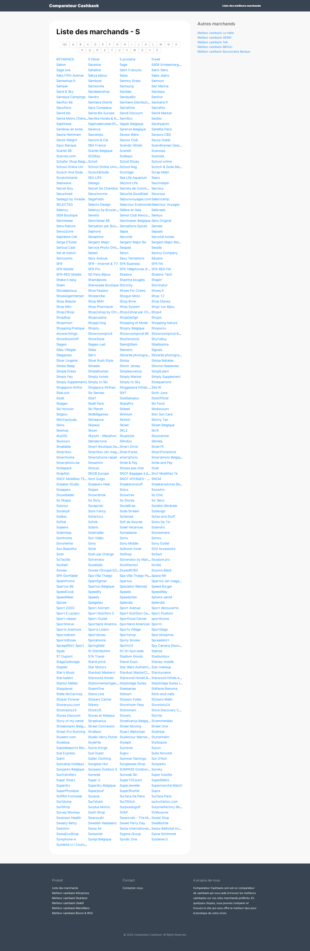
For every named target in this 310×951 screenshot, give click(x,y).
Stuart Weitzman (132, 732)
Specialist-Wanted (133, 586)
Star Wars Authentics (136, 667)
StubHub (158, 732)
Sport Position (162, 613)
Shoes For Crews (132, 290)
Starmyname (161, 672)
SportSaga (159, 629)
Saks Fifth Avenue (70, 75)
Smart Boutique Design (105, 446)
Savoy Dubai (160, 140)
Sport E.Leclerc (68, 613)
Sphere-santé (161, 597)
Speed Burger (161, 586)
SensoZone (64, 231)
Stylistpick (159, 742)
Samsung (127, 86)
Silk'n (92, 355)
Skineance (96, 420)
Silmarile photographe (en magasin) (178, 355)
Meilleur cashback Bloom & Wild (72, 913)
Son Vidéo (96, 538)
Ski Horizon (65, 409)
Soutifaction (129, 565)
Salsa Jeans (160, 75)
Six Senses (96, 393)
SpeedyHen (128, 597)
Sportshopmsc (162, 635)
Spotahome (97, 640)
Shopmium (64, 323)
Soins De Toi (160, 522)
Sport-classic (66, 619)
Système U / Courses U (73, 844)
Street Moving (130, 726)
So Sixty (94, 500)
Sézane (157, 258)
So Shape (63, 500)
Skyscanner (160, 436)
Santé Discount (131, 113)
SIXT (123, 393)
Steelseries (128, 688)
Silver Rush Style (100, 360)
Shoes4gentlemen (70, 296)
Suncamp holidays (70, 764)
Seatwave (63, 183)
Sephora (94, 231)
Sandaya (158, 91)
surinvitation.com (164, 801)
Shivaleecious (66, 290)
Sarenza (94, 129)
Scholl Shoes (129, 161)
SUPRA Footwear (69, 796)
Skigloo (61, 414)
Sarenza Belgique (133, 129)
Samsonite (96, 86)
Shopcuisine (97, 317)
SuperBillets (160, 780)
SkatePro (126, 403)
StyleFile (94, 742)
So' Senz (158, 500)
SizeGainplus (129, 398)
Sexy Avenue (97, 258)
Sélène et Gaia (130, 210)
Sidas (92, 350)
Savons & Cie (98, 140)
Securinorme (97, 194)
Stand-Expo (129, 662)
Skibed (125, 409)
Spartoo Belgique (101, 586)
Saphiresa (63, 124)
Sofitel (61, 522)
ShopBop (63, 317)
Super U (94, 780)
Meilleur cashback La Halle (216, 33)
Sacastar (94, 65)
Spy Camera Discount (167, 645)
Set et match (66, 253)
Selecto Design (99, 204)
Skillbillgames (98, 414)
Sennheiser (64, 221)
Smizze (93, 468)
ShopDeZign (129, 317)
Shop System (130, 307)
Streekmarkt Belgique (72, 726)
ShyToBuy (159, 339)
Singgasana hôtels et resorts (141, 387)
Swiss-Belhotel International (172, 828)
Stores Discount (68, 715)
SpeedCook (65, 592)
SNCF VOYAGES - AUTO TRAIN (143, 479)
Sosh (60, 554)
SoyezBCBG (129, 570)
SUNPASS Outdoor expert (139, 769)
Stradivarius (97, 721)
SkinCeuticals (66, 420)
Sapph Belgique (131, 124)
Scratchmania (66, 177)
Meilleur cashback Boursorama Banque (224, 51)
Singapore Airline (69, 387)
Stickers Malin (162, 699)
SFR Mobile (64, 269)
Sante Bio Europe (101, 113)
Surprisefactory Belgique (170, 807)
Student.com (66, 737)
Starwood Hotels (101, 678)
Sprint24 (126, 645)
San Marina (159, 86)
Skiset (124, 425)
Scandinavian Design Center (172, 145)
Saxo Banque (66, 145)
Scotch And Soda (69, 172)
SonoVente (64, 543)
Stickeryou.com (68, 705)
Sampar (62, 86)
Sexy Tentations (132, 258)
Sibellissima (160, 344)
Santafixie (127, 108)
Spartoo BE (65, 586)
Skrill (155, 430)
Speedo (125, 592)
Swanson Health (68, 818)
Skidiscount (160, 409)
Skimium (126, 414)
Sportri (156, 624)
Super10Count (131, 780)
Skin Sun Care (162, 414)
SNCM (156, 479)
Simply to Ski (98, 382)
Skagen (62, 403)
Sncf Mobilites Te (164, 473)
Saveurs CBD (161, 134)
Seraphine (95, 237)
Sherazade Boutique (103, 285)
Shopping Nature (164, 323)
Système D (159, 839)
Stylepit (125, 742)
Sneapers (63, 489)
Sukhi (60, 758)
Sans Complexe (100, 108)
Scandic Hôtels (131, 145)
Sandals (125, 91)
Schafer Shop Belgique (73, 161)
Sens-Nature (66, 226)
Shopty (93, 328)
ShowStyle (96, 339)
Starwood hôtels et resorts (171, 678)
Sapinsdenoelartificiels (105, 124)
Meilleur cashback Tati (213, 42)
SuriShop (63, 807)
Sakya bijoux (97, 75)
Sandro (93, 97)
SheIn (60, 285)
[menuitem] (241, 5)
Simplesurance (131, 371)
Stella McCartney (69, 694)
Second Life (129, 183)
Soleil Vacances (131, 527)
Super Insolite (161, 775)
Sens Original (161, 221)
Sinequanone (161, 382)
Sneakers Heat (99, 484)
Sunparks (158, 764)
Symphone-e (66, 839)
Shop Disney (160, 301)
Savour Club (129, 140)
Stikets (93, 705)
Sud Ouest (96, 753)
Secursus (158, 194)
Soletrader (96, 532)
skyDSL (62, 436)
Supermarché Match (166, 785)
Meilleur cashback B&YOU (215, 47)
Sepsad (157, 231)
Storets (125, 715)
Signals (156, 350)
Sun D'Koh (159, 758)
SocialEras (127, 506)
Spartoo (126, 581)
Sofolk (93, 522)
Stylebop (63, 742)
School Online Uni (69, 167)
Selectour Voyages (165, 204)
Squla (60, 651)
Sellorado (158, 210)
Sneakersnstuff (131, 484)
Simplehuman (98, 371)
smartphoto (129, 457)
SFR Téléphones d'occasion (140, 269)
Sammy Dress (130, 81)
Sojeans (62, 527)
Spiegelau (95, 602)
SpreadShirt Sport (70, 645)
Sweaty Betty (66, 823)
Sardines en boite (69, 129)
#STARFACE (65, 59)
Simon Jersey (130, 366)
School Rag (128, 167)
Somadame (128, 532)
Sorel (92, 549)
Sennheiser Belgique (135, 221)
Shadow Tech (161, 274)
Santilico (126, 118)
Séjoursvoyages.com (135, 199)
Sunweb (94, 775)
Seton (124, 253)
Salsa (124, 75)
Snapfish (63, 473)
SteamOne (96, 688)
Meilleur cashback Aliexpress (70, 893)
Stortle (156, 715)
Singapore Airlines (101, 387)
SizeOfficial (159, 398)
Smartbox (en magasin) (106, 452)
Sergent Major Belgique (169, 242)
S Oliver (94, 59)
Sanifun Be (64, 102)
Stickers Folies (130, 699)
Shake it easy (66, 280)
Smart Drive (129, 446)
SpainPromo (65, 581)
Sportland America (102, 624)
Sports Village (130, 629)
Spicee (61, 602)
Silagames (64, 355)
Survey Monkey (68, 812)
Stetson (125, 694)
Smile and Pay (162, 463)
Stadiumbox (160, 656)
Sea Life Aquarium (133, 177)
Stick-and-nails (162, 694)
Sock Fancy (97, 511)
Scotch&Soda (98, 172)
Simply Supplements (71, 382)
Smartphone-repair (102, 457)
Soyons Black (161, 570)
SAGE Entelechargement (170, 65)
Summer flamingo (133, 758)
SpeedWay (159, 592)
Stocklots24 (160, 705)
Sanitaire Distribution (135, 102)
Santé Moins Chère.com (74, 118)
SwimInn (62, 828)
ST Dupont (64, 656)
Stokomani (128, 710)
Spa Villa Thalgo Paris (136, 576)
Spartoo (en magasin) (168, 581)
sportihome (160, 619)
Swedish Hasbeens (102, 823)
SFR (59, 264)
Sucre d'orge (97, 748)
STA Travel (96, 656)
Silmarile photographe (136, 355)
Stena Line (96, 694)
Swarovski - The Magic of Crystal (145, 818)
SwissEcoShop (67, 834)
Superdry (63, 785)
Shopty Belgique (132, 328)
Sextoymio (64, 258)
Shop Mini (63, 307)
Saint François (130, 70)
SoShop (125, 554)
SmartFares (128, 452)
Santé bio (63, 113)
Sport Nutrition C (101, 613)
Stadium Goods (131, 656)
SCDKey (94, 156)
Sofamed (126, 516)
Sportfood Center (133, 619)
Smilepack (64, 468)
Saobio (156, 118)
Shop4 (156, 312)
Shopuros (158, 328)
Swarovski (96, 818)
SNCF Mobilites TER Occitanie (79, 479)
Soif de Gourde (131, 522)
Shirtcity (126, 285)
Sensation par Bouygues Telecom (113, 226)
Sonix (124, 538)
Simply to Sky (130, 382)
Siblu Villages (66, 350)
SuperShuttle (129, 791)
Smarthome (65, 457)
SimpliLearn (160, 371)
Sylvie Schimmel (163, 834)
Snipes (93, 489)
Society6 (63, 511)
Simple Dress (66, 371)
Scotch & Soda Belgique (169, 167)
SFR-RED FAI (161, 269)
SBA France (97, 145)
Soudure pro (160, 559)
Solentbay (64, 532)
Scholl (92, 161)
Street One (159, 726)
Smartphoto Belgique (167, 457)
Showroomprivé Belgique (170, 333)
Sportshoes (97, 635)
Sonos (156, 538)
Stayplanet (64, 688)
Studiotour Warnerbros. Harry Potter (147, 737)
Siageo (61, 344)
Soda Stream (129, 511)
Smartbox (63, 452)
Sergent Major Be (133, 242)
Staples (61, 667)
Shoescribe (96, 296)
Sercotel (126, 237)
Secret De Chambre (103, 188)
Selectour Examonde (135, 204)
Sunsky (156, 769)
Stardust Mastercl (101, 672)
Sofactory (95, 516)
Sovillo (156, 565)
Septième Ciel (66, 237)
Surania (93, 796)
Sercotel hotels (162, 237)
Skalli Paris (96, 403)
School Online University (106, 167)
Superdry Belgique (102, 785)
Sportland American (135, 624)
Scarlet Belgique (100, 151)
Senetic (93, 215)
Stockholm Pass (132, 705)
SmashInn (95, 463)
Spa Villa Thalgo (100, 576)
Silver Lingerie (67, 360)
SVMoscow (159, 812)
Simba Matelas (162, 360)
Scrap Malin (160, 172)
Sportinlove (65, 624)
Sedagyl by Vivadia (70, 199)
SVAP (124, 812)
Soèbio (61, 516)
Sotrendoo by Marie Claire (139, 559)
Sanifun (157, 97)
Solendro (158, 527)
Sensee (156, 226)
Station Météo (67, 683)
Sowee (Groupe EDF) (104, 570)
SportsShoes (66, 640)
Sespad (125, 247)
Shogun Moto (130, 296)
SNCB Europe (98, 473)
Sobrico (62, 506)
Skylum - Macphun (102, 436)
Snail (155, 468)
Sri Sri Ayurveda (132, 651)
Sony (92, 543)
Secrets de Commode (136, 188)
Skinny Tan (159, 420)
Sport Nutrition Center (137, 613)
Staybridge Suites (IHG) (169, 683)
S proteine (127, 59)
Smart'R (157, 446)
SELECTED (64, 204)
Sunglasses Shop (132, 764)
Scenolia (157, 156)
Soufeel (62, 565)
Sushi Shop (96, 812)
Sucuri (156, 748)
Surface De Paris (132, 796)
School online (161, 161)
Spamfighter (97, 581)
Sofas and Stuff (163, 516)
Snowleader (65, 495)
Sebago (94, 183)
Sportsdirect (65, 635)
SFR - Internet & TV (103, 264)
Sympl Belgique (99, 839)
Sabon (61, 65)
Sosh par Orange (101, 554)
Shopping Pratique (70, 328)
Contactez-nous (133, 888)
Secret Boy (64, 188)
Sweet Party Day (132, 823)
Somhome (64, 538)
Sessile (156, 247)
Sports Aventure (68, 629)
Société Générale (164, 506)
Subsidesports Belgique (74, 748)
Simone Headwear (165, 366)
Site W (156, 387)
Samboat (95, 81)
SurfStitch (127, 801)
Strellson (94, 732)
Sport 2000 (65, 608)
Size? (92, 398)
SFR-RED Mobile (68, 274)
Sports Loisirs (98, 629)
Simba (124, 360)
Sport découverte (164, 608)
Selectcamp (160, 199)
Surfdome (63, 801)
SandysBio (128, 97)
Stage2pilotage (67, 662)
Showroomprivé (100, 333)
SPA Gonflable (67, 576)
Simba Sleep (65, 366)
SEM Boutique (67, 215)
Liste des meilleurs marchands (241, 5)
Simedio (94, 366)
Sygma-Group (130, 834)
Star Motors (97, 667)
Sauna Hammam (68, 134)
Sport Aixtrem (98, 608)
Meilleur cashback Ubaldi (68, 903)
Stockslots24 (66, 710)
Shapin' (157, 280)
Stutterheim (160, 737)
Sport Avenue (130, 608)
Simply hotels (98, 376)
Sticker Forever (67, 699)
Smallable (63, 446)
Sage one (63, 70)
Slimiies (157, 441)
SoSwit (156, 554)
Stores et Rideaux (101, 715)
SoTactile (63, 559)
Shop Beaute (66, 301)
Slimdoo (126, 441)
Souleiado (95, 565)
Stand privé (96, 662)
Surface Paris (161, 796)
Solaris (93, 527)
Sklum (92, 430)
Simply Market (130, 376)
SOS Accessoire (163, 549)
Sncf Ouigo (96, 479)
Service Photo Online (104, 247)
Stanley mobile (162, 662)
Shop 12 (158, 296)
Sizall (60, 398)
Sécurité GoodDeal (134, 194)
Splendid (158, 602)
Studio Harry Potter (103, 737)
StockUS (94, 710)
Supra (155, 791)
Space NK (158, 576)
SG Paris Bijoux (99, 274)
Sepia (124, 231)
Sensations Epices (133, 226)
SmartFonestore (163, 452)
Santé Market (161, 113)
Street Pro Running (70, 732)
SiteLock (62, 393)
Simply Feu (64, 376)
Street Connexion (101, 726)
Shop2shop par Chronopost (141, 312)
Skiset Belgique (162, 425)
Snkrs (124, 489)
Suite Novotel (161, 753)
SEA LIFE (95, 177)
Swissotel (95, 834)
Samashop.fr (66, 81)
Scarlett (125, 151)
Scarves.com (66, 156)
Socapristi (95, 506)
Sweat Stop (160, 818)
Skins (60, 425)
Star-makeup (161, 667)
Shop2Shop (65, 312)
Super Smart (65, 780)
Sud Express (65, 753)
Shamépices (97, 280)
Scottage (126, 172)
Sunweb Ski (128, 775)
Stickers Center (100, 699)
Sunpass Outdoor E (102, 769)
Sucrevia (126, 748)
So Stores (127, 500)
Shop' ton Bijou (162, 307)
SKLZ (124, 430)
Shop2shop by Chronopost (109, 312)
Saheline (94, 70)
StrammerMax (162, 721)
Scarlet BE (64, 151)
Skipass (94, 425)
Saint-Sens (159, 70)
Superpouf (96, 791)
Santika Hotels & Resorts (107, 118)
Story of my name (70, 721)
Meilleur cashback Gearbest (69, 898)
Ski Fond (158, 403)
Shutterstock (129, 339)
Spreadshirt (160, 640)
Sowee (61, 570)
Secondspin (160, 183)
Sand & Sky (65, 91)
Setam (93, 253)
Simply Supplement (165, 376)
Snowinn (158, 489)
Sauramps (95, 134)
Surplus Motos (99, 807)
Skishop (62, 430)
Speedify (94, 592)
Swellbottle (159, 823)
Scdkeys (126, 156)
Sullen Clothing (99, 758)
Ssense (156, 651)
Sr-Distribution (99, 651)
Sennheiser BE (99, 221)
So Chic (157, 495)
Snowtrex (127, 495)
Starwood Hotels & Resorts (140, 678)
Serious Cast (65, 247)
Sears (155, 177)
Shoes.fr (157, 290)
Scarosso (158, 151)
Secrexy (157, 188)
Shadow (126, 274)
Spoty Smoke (130, 640)
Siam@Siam (128, 344)
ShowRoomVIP (67, 339)
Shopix (156, 317)
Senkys (156, 215)
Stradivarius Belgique (135, 721)
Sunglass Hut (98, 764)
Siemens (126, 350)
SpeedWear (65, 597)
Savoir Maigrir (66, 140)
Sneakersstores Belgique (170, 484)
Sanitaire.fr (159, 102)
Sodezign (158, 511)
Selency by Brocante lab (106, 210)
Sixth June (159, 393)
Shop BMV (96, 301)
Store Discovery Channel (170, 710)
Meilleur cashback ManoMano (71, 908)
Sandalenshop (99, 91)
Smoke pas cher (132, 468)
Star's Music (65, 672)
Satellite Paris (161, 129)
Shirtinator (159, 285)
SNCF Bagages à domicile (139, 473)
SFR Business (130, 264)
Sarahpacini (160, 124)
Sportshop (128, 635)
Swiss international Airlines (140, 828)
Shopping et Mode (134, 323)
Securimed (64, 194)
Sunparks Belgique (70, 769)
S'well (155, 59)
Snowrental (96, 495)
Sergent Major (99, 242)
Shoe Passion (98, 290)
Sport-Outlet (97, 619)
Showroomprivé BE (134, 333)
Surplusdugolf (130, 807)
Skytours (63, 441)
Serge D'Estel (66, 242)
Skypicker (127, 436)
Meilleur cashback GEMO (214, 37)
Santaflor (158, 108)
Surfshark (95, 801)
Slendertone (97, 441)
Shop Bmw (128, 301)
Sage (123, 65)
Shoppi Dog (97, 323)
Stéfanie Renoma (164, 688)
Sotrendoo (96, 559)
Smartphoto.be (67, 463)
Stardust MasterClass (136, 672)
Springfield (96, 645)
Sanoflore (63, 108)
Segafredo (96, 199)
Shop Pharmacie (100, 307)
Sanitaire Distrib (100, 102)
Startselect (64, 678)
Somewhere (160, 532)
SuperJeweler (130, 785)
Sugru (124, 753)
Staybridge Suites (133, 683)
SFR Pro (94, 269)
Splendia (126, 602)
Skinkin (125, 420)
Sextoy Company (164, 253)
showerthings (66, 333)
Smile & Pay (128, 463)
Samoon (157, 81)
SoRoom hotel (130, 549)
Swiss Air (95, 828)
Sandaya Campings (71, 97)
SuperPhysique (67, 791)
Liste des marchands (65, 888)
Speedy (93, 597)
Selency (62, 210)
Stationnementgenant (104, 683)
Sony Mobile (129, 543)
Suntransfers (66, 775)
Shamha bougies (132, 280)
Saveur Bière (129, 134)
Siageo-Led (96, 344)
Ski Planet (95, 409)
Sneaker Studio (67, 484)
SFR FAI (157, 264)
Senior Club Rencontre (137, 215)
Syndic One (128, 839)
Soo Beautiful (66, 549)
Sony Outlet (160, 543)
